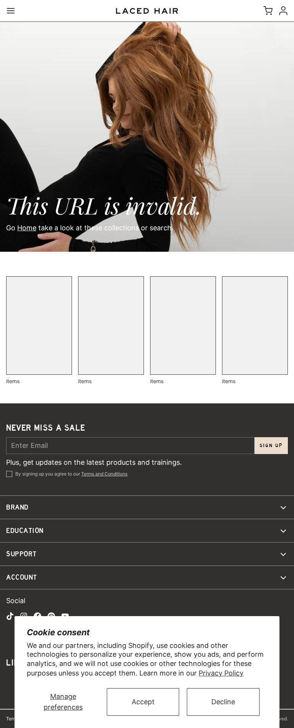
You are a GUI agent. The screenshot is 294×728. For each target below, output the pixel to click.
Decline (223, 702)
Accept (143, 702)
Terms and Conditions (104, 474)
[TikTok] (10, 616)
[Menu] (13, 10)
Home (26, 228)
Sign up (271, 445)
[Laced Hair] (147, 11)
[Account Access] (282, 10)
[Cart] (266, 10)
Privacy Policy (221, 673)
